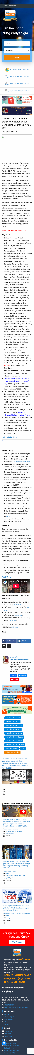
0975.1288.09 (9, 1005)
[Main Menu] (2, 5)
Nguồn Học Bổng (10, 6)
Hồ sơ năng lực (9, 1017)
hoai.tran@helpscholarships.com (16, 1007)
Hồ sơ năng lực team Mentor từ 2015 (11, 1052)
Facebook (23, 675)
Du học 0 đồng (9, 1048)
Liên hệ (6, 1024)
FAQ (5, 1022)
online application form (22, 462)
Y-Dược (13, 878)
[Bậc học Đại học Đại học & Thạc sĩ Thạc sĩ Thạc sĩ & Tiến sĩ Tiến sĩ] (17, 44)
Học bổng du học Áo (12, 722)
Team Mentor (8, 1019)
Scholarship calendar (11, 1046)
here (8, 516)
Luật (20, 875)
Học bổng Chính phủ (9, 913)
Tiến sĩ (20, 831)
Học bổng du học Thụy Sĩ (11, 829)
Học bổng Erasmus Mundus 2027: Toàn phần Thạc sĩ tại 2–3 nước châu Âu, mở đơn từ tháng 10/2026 (16, 908)
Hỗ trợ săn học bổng (12, 752)
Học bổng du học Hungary (14, 737)
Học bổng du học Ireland (14, 741)
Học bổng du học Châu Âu (23, 913)
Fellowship (8, 831)
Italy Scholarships (9, 437)
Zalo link (13, 675)
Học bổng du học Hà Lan (14, 733)
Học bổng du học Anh (13, 718)
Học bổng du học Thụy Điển (15, 745)
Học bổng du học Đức (13, 729)
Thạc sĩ (7, 873)
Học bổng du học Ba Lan (14, 725)
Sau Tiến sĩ (15, 831)
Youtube (15, 679)
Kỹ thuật (16, 875)
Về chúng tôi (8, 1014)
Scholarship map (10, 1043)
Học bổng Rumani (11, 748)
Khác (23, 748)
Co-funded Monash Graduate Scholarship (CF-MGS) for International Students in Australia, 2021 (15, 766)
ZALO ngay (17, 942)
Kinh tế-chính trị (9, 875)
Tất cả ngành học (9, 833)
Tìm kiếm (17, 57)
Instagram (8, 1036)
